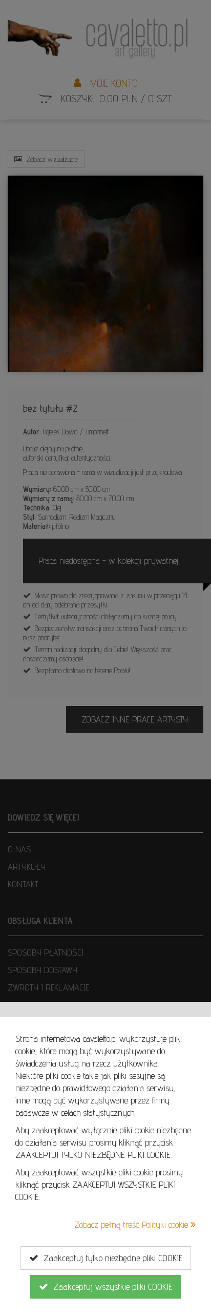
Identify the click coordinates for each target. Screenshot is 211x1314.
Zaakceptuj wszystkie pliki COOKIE (110, 1286)
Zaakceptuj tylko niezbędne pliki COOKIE (110, 1257)
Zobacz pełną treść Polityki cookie (132, 1224)
